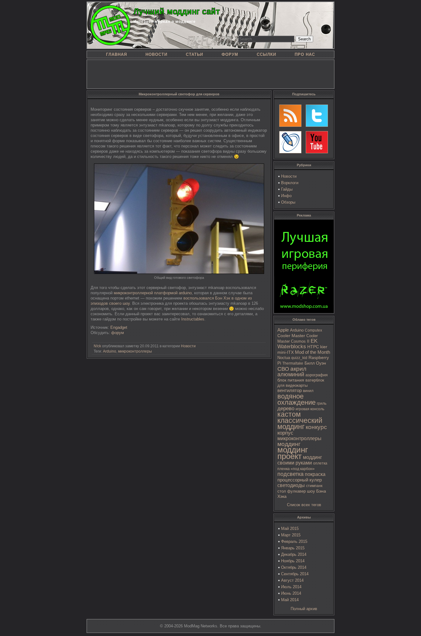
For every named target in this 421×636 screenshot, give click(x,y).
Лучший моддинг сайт (176, 11)
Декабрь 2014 (293, 554)
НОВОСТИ (156, 54)
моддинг (288, 444)
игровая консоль (310, 409)
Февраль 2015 (294, 541)
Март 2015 (290, 535)
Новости (288, 176)
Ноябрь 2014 (293, 561)
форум (117, 332)
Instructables (192, 319)
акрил (298, 368)
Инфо (286, 195)
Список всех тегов (304, 504)
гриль (321, 403)
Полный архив (304, 608)
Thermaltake (292, 363)
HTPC (313, 346)
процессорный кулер (299, 479)
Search (304, 39)
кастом (289, 414)
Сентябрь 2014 (295, 574)
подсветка (290, 474)
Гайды (286, 189)
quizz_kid (299, 358)
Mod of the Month (312, 352)
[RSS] (290, 116)
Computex (313, 330)
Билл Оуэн (315, 363)
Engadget (118, 327)
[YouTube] (317, 142)
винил (308, 391)
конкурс (316, 427)
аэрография (316, 375)
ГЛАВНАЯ (116, 54)
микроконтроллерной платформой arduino (153, 293)
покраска (315, 474)
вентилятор (289, 390)
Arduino (297, 330)
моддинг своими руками (299, 460)
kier (323, 346)
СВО (283, 369)
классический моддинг (299, 423)
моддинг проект (292, 453)
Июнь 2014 (291, 593)
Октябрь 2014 (293, 567)
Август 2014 (292, 580)
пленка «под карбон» (296, 469)
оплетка (320, 463)
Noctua (283, 357)
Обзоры (288, 202)
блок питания (290, 380)
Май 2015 (290, 528)
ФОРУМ (230, 54)
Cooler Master (291, 335)
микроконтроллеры (299, 438)
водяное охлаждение (296, 399)
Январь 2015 (293, 548)
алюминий (290, 374)
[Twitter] (317, 116)
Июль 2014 (291, 586)
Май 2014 (290, 599)
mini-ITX (285, 352)
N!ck (97, 346)
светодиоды (291, 485)
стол (281, 491)
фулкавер (296, 491)
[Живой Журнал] (290, 142)
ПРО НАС (305, 54)
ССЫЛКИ (266, 54)
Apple (283, 330)
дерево (285, 408)
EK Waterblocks (297, 343)
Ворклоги (289, 182)
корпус (285, 433)
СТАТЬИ (194, 54)
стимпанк (314, 486)
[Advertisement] (210, 74)
